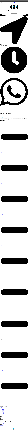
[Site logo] (14, 2)
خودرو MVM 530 (3, 413)
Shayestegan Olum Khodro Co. (4, 405)
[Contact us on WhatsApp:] (14, 107)
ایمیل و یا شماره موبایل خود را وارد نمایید (8, 421)
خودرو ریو (3, 410)
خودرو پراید (3, 411)
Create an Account (1, 425)
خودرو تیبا (3, 409)
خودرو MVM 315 (3, 412)
